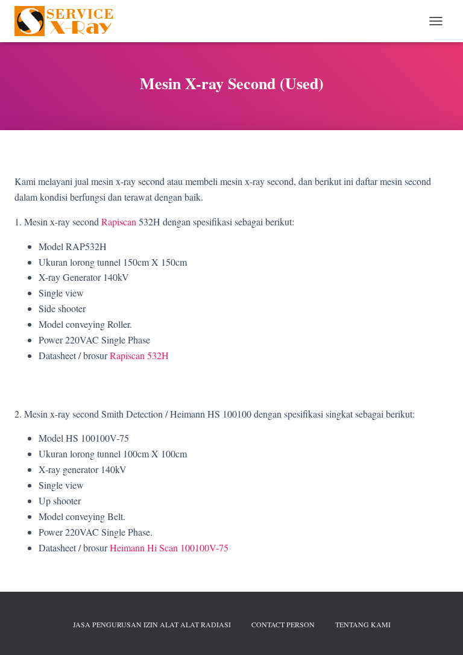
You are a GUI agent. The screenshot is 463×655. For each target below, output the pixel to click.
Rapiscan (118, 221)
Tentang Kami (363, 624)
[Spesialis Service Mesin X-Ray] (69, 21)
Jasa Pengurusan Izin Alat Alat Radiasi (152, 624)
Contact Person (283, 624)
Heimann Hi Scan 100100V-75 (169, 547)
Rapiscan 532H (139, 355)
